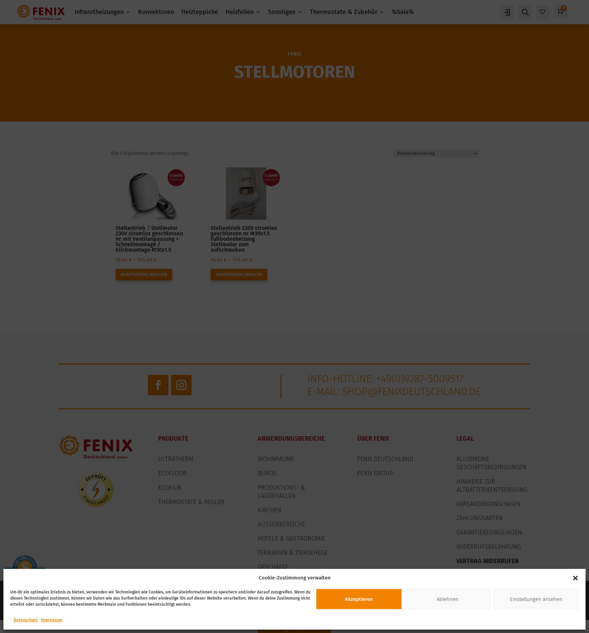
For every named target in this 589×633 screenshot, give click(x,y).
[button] (575, 578)
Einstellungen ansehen (536, 599)
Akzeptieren (359, 599)
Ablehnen (447, 599)
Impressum (51, 620)
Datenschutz (25, 620)
